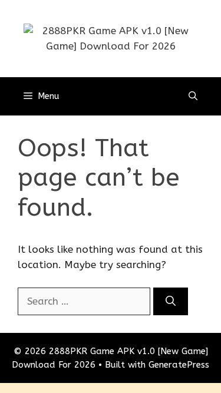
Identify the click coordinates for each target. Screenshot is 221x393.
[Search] (170, 302)
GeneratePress (179, 364)
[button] (193, 96)
